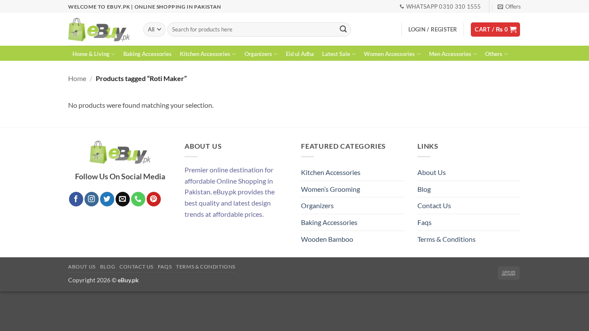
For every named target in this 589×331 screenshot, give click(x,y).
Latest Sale (336, 53)
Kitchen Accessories (205, 53)
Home (77, 78)
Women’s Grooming (330, 189)
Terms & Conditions (446, 239)
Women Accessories (389, 53)
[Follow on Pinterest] (154, 199)
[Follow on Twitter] (107, 199)
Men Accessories (450, 53)
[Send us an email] (123, 199)
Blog (424, 189)
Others (493, 53)
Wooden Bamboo (327, 239)
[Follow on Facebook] (76, 199)
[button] (509, 6)
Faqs (424, 222)
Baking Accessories (147, 53)
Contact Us (434, 205)
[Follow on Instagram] (92, 199)
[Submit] (343, 29)
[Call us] (138, 199)
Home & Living (91, 53)
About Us (431, 172)
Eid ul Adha (300, 53)
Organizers (258, 53)
